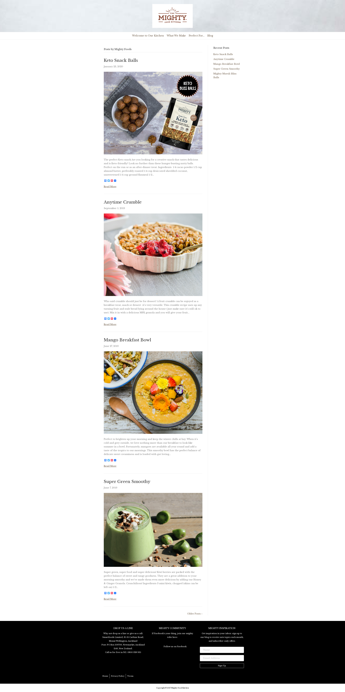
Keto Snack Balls (121, 60)
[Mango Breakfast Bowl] (153, 392)
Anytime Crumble (123, 202)
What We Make (176, 35)
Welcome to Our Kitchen (148, 35)
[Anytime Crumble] (153, 254)
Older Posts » (194, 613)
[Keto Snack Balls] (153, 112)
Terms (130, 676)
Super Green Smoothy (127, 481)
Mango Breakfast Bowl (127, 339)
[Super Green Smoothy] (153, 529)
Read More (110, 186)
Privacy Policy (117, 676)
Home (105, 676)
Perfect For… (196, 35)
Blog (210, 35)
